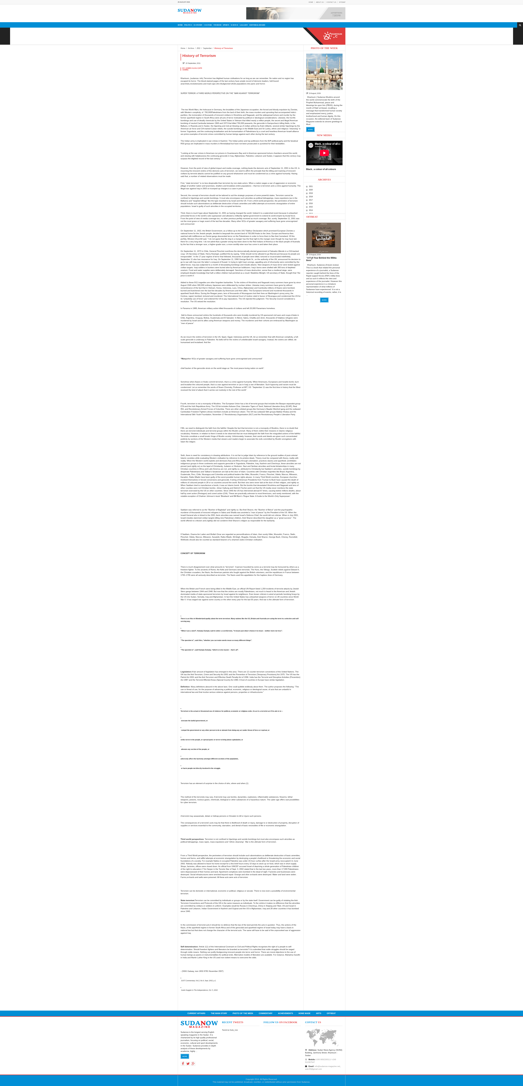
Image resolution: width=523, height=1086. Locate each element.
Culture (208, 25)
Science (234, 25)
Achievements (285, 1013)
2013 (311, 214)
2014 (311, 210)
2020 (311, 190)
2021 (311, 186)
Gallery (244, 25)
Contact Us (331, 2)
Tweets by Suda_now (230, 1030)
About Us (320, 2)
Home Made (304, 1013)
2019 (311, 193)
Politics (188, 25)
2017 (311, 200)
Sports (226, 25)
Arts (318, 1013)
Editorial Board (257, 25)
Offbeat (312, 216)
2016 (311, 203)
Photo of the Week (243, 1013)
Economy (198, 25)
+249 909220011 (322, 1059)
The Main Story (219, 1013)
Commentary (265, 1013)
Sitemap (342, 2)
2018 (311, 197)
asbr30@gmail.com (313, 1069)
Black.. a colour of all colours (321, 169)
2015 (311, 207)
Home (311, 2)
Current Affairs (196, 1013)
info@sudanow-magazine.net (327, 1066)
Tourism (217, 25)
